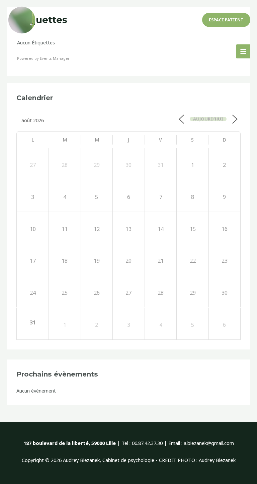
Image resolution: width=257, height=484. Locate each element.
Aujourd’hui (208, 119)
